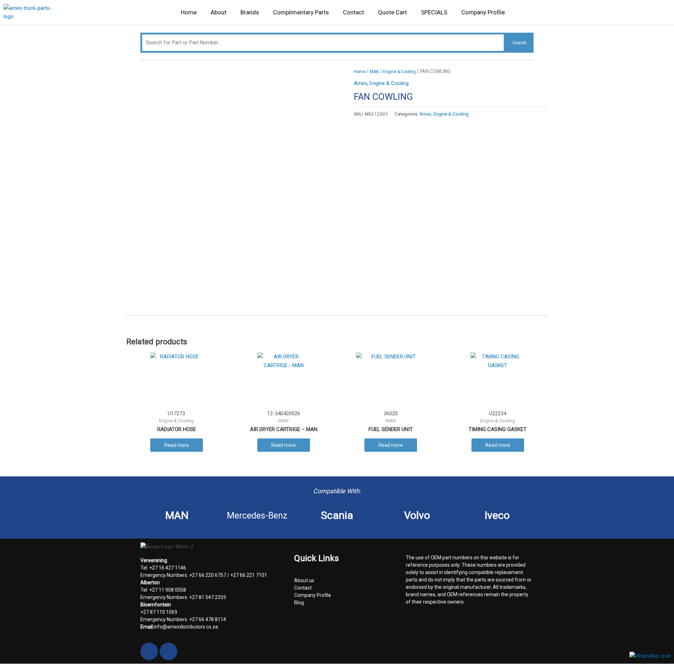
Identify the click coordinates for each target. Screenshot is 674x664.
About (218, 12)
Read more (176, 445)
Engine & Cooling (399, 71)
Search (520, 42)
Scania (337, 515)
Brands (249, 12)
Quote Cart (392, 12)
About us (304, 580)
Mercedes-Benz (257, 515)
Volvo (417, 515)
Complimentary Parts (301, 12)
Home (189, 12)
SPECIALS (434, 12)
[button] (660, 14)
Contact (353, 12)
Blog (299, 602)
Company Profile (483, 12)
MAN (374, 71)
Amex (360, 83)
